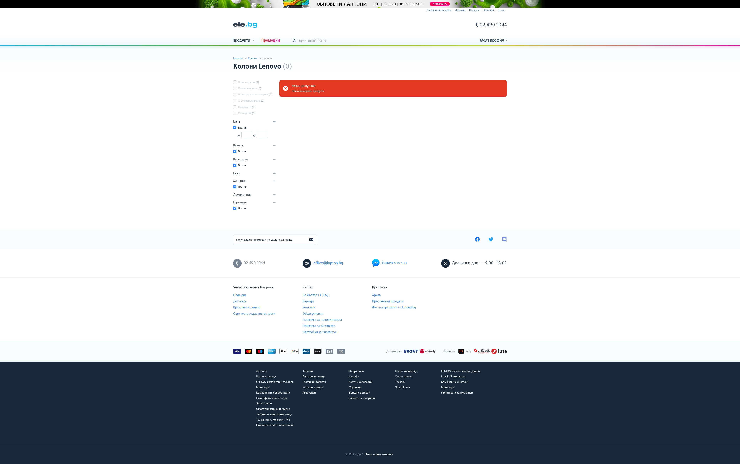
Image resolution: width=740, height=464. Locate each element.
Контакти (489, 10)
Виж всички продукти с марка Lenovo (496, 63)
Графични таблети (314, 381)
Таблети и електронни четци (274, 414)
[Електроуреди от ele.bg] (245, 25)
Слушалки (355, 387)
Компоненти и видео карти (273, 392)
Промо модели (249, 88)
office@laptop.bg (328, 263)
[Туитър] (491, 240)
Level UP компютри (453, 376)
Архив (376, 295)
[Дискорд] (504, 240)
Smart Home (264, 403)
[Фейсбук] (477, 240)
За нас (501, 10)
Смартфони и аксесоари (272, 398)
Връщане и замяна (246, 307)
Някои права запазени (379, 454)
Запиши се (311, 240)
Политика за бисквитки (319, 326)
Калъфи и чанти (313, 387)
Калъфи (354, 376)
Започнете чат (394, 263)
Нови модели (248, 82)
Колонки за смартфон (362, 398)
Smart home (402, 387)
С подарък (247, 113)
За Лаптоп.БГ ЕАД (316, 295)
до (254, 135)
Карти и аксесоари (360, 381)
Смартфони (356, 371)
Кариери (309, 301)
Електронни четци (314, 376)
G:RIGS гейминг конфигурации (460, 371)
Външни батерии (359, 392)
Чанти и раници (266, 376)
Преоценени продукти (439, 10)
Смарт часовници (406, 371)
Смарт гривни (403, 376)
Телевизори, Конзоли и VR (273, 419)
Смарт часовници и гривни (273, 408)
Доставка (460, 10)
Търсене (295, 40)
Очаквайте (247, 107)
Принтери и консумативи (457, 392)
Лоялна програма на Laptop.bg (394, 307)
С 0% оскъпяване (251, 100)
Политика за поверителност (322, 319)
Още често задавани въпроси (254, 313)
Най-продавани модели (255, 94)
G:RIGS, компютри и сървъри (275, 381)
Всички (242, 127)
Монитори (262, 387)
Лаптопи (261, 371)
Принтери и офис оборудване (275, 424)
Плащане (474, 10)
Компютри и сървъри (454, 381)
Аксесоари (309, 392)
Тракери (400, 381)
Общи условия (313, 313)
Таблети (308, 371)
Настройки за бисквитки (320, 332)
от (239, 135)
